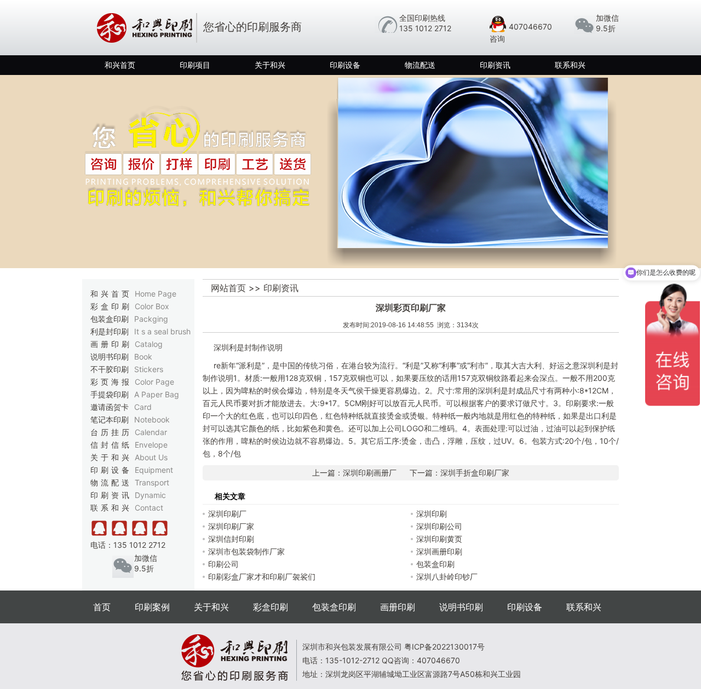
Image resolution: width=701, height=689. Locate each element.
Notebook (152, 419)
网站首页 (228, 287)
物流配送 (420, 65)
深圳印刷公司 (439, 526)
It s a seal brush (162, 331)
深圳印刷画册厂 (370, 472)
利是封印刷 (140, 331)
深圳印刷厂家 (231, 526)
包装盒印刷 (129, 318)
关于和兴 (270, 65)
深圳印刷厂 (227, 513)
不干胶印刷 (126, 369)
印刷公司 (223, 564)
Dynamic (150, 495)
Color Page (154, 381)
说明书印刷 (121, 356)
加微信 (607, 17)
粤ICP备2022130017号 (444, 646)
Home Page (155, 293)
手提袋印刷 (134, 394)
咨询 (497, 38)
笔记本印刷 (130, 419)
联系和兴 (570, 65)
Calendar (151, 432)
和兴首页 (120, 65)
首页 (102, 606)
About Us (151, 457)
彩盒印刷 (129, 306)
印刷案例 (152, 606)
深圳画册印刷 (439, 551)
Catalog (149, 344)
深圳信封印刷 (231, 538)
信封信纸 (129, 444)
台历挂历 (128, 432)
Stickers (148, 369)
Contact (149, 507)
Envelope (151, 444)
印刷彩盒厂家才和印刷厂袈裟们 (261, 576)
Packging (151, 318)
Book (143, 356)
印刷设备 (345, 65)
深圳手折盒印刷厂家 (474, 472)
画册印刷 (126, 344)
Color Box (152, 306)
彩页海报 (132, 381)
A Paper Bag (156, 394)
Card (143, 407)
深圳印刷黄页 (439, 538)
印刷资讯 (495, 65)
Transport (152, 482)
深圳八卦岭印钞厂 (447, 576)
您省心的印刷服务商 (252, 26)
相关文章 (230, 496)
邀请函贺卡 (121, 407)
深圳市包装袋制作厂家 (246, 551)
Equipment (154, 469)
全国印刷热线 (422, 17)
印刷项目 (195, 65)
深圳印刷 (431, 513)
